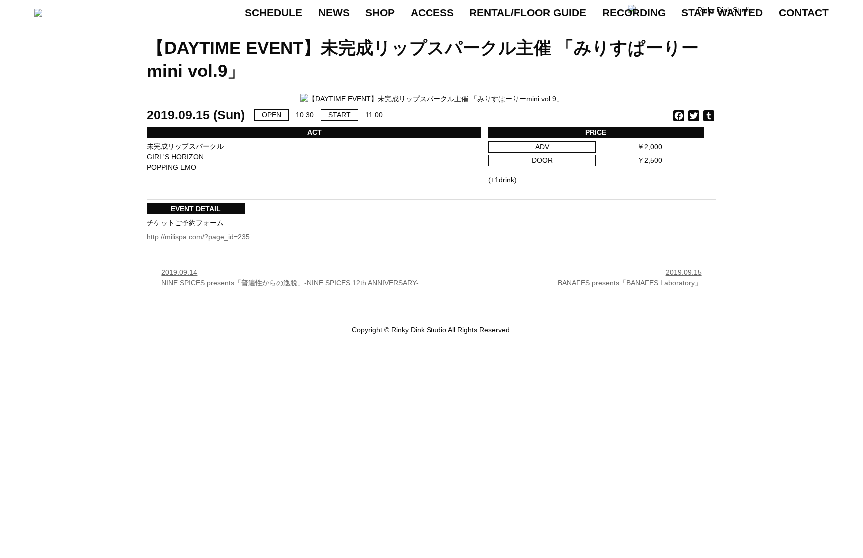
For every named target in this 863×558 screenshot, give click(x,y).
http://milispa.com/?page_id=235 (198, 237)
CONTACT (804, 12)
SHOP (380, 12)
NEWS (334, 12)
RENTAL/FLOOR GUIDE (527, 12)
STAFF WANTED (722, 12)
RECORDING (634, 12)
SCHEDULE (273, 12)
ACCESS (432, 12)
